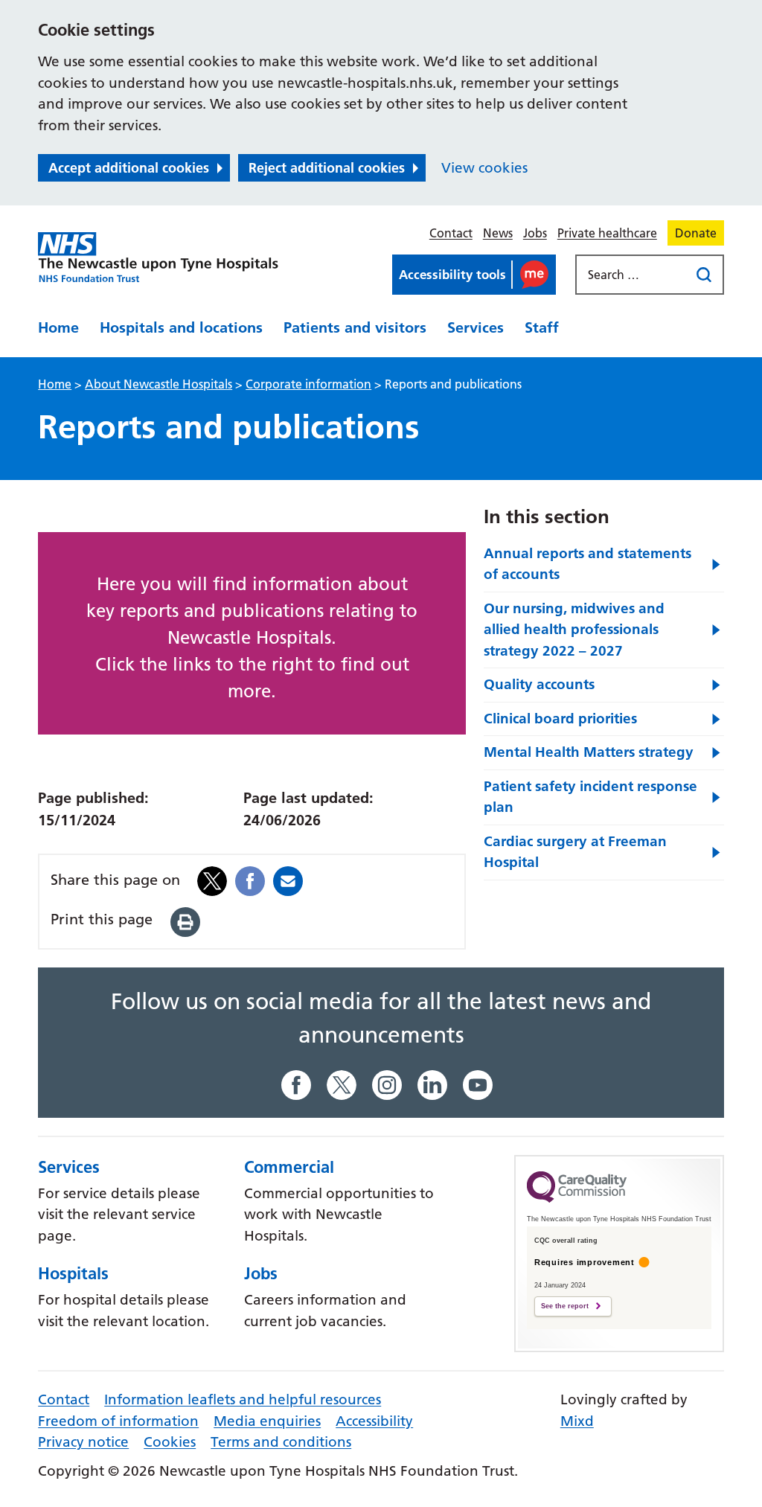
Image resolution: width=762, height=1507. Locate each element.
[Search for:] (634, 274)
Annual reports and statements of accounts (587, 564)
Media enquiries (267, 1421)
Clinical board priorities (560, 718)
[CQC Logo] (577, 1199)
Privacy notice (83, 1441)
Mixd (577, 1421)
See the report (565, 1306)
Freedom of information (118, 1421)
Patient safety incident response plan (590, 797)
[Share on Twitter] (212, 880)
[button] (474, 275)
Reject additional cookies (327, 167)
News (498, 232)
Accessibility (374, 1421)
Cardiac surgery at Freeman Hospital (575, 852)
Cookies (170, 1441)
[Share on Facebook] (250, 880)
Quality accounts (539, 684)
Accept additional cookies (128, 167)
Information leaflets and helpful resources (242, 1399)
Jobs (535, 232)
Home (58, 327)
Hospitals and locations (181, 327)
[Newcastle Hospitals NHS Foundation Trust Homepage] (158, 258)
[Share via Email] (288, 880)
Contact (451, 232)
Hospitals (73, 1273)
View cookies (484, 167)
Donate (696, 232)
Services (475, 327)
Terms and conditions (281, 1441)
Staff (542, 327)
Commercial (289, 1166)
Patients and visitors (355, 327)
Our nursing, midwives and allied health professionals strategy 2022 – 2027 (574, 629)
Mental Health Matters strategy (589, 752)
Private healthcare (607, 232)
